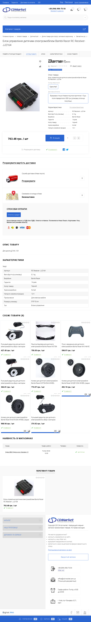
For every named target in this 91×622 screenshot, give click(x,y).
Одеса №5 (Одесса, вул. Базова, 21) (17, 452)
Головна (6, 2)
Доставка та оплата (27, 2)
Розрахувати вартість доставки (19, 163)
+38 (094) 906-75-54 (57, 8)
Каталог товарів (12, 29)
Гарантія (14, 2)
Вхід (61, 2)
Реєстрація (69, 2)
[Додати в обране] (40, 62)
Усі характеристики (77, 107)
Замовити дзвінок (57, 11)
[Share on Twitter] (67, 149)
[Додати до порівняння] (40, 66)
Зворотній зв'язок (68, 557)
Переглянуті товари (45, 471)
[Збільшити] (23, 94)
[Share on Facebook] (64, 149)
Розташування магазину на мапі (60, 550)
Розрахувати (28, 181)
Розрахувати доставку (32, 149)
